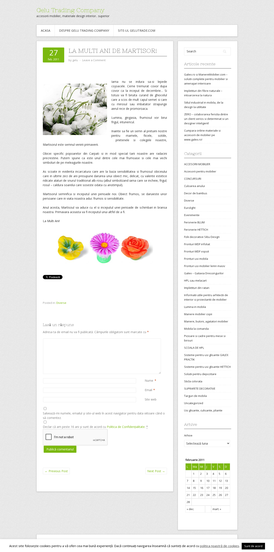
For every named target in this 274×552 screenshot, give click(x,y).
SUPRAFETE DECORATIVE (199, 388)
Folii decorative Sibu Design (202, 237)
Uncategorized (193, 403)
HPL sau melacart (195, 280)
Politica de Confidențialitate (126, 427)
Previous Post (56, 471)
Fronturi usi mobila (196, 259)
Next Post (156, 471)
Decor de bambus (195, 193)
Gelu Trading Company (70, 10)
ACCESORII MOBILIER (197, 164)
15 (194, 488)
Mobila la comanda (196, 329)
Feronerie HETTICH (196, 229)
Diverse (61, 303)
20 (226, 488)
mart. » (217, 509)
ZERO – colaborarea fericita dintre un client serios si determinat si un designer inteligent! (206, 118)
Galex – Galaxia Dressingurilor (204, 273)
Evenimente (192, 215)
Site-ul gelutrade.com (136, 30)
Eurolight (189, 208)
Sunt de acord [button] (253, 546)
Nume (149, 380)
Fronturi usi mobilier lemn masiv (204, 266)
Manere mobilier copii (198, 314)
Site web (150, 399)
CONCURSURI (192, 179)
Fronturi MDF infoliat (197, 244)
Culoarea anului (194, 186)
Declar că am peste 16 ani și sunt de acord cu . (95, 427)
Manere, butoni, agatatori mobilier (206, 321)
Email (148, 390)
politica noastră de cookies (219, 546)
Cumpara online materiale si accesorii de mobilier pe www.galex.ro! (202, 135)
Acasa (45, 30)
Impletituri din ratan (196, 288)
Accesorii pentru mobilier (200, 171)
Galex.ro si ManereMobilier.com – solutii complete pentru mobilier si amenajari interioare (206, 79)
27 (226, 495)
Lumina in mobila (195, 307)
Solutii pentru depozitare (200, 374)
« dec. (190, 509)
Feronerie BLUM (194, 222)
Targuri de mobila (195, 396)
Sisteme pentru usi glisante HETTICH (207, 367)
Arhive (188, 435)
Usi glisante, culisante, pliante (203, 410)
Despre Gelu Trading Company (84, 30)
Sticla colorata (193, 381)
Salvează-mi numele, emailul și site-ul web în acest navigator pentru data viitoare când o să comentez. (104, 415)
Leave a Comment (94, 60)
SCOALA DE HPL (194, 348)
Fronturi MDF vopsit (196, 251)
